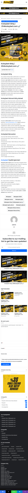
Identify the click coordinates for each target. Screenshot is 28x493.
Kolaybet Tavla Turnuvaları (6, 478)
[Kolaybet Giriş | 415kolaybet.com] (21, 308)
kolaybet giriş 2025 (11, 450)
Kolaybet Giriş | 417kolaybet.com (19, 293)
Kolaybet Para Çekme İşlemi (6, 476)
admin (4, 29)
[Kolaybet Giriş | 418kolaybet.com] (7, 295)
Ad (2, 342)
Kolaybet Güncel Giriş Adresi (18, 457)
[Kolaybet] (8, 2)
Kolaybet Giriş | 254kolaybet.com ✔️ (14, 202)
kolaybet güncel (21, 205)
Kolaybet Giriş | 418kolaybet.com (5, 301)
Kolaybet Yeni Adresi (22, 459)
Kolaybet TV (3, 469)
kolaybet (9, 196)
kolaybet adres (9, 199)
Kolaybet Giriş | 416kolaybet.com (5, 314)
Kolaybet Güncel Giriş (14, 210)
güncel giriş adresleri (5, 446)
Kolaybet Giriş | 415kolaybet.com (19, 314)
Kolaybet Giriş (14, 6)
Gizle (12, 69)
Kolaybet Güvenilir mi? (5, 475)
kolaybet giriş (19, 199)
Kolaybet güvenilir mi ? (6, 459)
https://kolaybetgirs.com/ (11, 122)
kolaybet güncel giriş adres (6, 457)
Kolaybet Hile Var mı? (5, 479)
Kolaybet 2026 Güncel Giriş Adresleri (14, 18)
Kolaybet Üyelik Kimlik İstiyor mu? (7, 482)
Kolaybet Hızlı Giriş (14, 373)
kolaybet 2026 (4, 448)
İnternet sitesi (4, 353)
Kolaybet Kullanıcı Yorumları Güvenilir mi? (9, 483)
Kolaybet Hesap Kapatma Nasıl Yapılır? (8, 480)
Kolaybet (4, 160)
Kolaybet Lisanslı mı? (5, 473)
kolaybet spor (14, 459)
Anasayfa (4, 18)
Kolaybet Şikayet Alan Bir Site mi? (7, 472)
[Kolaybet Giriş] (14, 8)
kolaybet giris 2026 (19, 448)
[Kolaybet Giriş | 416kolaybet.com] (7, 308)
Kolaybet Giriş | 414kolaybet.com (8, 426)
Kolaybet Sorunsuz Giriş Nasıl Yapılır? (8, 484)
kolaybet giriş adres (20, 450)
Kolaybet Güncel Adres (14, 207)
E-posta (3, 348)
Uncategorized (5, 407)
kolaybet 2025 (18, 196)
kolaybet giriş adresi (8, 205)
